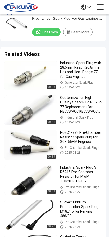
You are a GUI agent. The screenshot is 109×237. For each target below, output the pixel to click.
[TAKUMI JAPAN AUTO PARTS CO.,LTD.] (21, 7)
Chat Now (50, 32)
